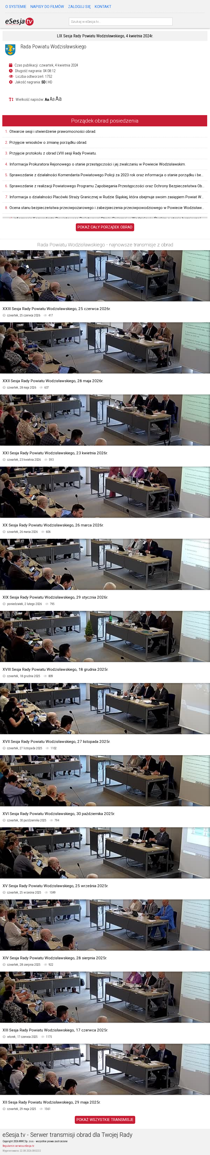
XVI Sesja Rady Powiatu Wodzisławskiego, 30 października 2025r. (59, 813)
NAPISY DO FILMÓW (47, 7)
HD (50, 82)
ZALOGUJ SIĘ (79, 7)
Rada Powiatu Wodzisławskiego (53, 46)
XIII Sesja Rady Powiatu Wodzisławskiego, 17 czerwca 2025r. (55, 1030)
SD (43, 82)
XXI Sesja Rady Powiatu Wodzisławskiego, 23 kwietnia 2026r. (55, 453)
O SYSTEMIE (15, 7)
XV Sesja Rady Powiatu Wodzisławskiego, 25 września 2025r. (55, 886)
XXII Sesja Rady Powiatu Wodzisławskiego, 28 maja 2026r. (53, 381)
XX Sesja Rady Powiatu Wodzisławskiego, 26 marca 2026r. (53, 525)
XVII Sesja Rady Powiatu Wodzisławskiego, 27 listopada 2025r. (56, 741)
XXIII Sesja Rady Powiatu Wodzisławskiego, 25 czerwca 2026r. (57, 308)
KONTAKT (103, 7)
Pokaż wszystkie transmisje (105, 1120)
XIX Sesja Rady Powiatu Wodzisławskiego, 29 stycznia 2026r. (55, 597)
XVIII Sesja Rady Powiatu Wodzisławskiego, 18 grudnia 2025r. (55, 669)
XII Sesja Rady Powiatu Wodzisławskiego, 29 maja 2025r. (52, 1102)
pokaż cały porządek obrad (105, 227)
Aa (47, 99)
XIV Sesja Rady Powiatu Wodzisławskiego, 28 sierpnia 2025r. (55, 958)
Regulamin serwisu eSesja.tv (18, 1146)
